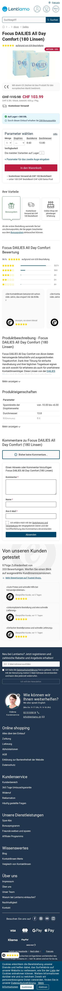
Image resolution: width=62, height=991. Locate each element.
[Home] (3, 27)
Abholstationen (10, 749)
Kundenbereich (10, 782)
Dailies (26, 26)
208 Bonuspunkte (47, 120)
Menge (8, 138)
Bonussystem (17, 232)
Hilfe (55, 134)
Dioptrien (18, 138)
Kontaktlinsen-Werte (12, 858)
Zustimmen (27, 987)
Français (56, 2)
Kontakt (6, 907)
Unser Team (8, 891)
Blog (4, 853)
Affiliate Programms (12, 836)
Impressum (8, 881)
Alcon (16, 26)
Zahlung (6, 738)
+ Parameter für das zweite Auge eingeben (27, 159)
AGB (4, 754)
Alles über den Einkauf (13, 733)
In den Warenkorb (31, 168)
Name (9, 499)
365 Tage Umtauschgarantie (16, 787)
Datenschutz (8, 765)
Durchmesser (45, 138)
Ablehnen (43, 987)
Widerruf (6, 792)
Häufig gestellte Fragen (14, 803)
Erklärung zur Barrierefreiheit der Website (23, 759)
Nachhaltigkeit (9, 902)
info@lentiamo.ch (32, 716)
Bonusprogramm (11, 825)
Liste (52, 970)
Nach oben (34, 951)
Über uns (6, 886)
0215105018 (29, 712)
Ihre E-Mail (11, 511)
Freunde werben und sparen (16, 831)
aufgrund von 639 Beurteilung (29, 45)
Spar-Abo (7, 820)
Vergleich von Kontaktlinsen (16, 864)
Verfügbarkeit (11, 148)
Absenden (31, 534)
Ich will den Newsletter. (31, 681)
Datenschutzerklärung (23, 983)
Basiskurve (32, 138)
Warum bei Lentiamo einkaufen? (19, 897)
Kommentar (12, 477)
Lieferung (7, 744)
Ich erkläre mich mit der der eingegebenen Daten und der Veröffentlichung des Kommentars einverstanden (28, 525)
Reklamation (8, 798)
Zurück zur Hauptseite (18, 951)
